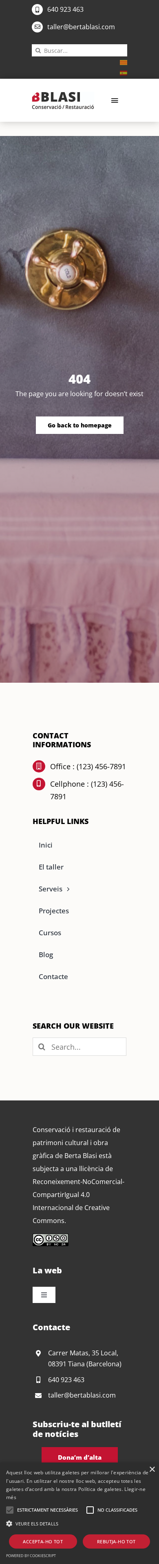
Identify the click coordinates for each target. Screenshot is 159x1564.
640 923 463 (65, 9)
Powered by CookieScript (31, 1555)
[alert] (79, 1513)
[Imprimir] (63, 95)
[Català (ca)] (123, 61)
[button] (10, 1510)
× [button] (152, 1470)
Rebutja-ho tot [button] (116, 1541)
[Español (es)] (123, 72)
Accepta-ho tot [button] (43, 1541)
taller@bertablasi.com (81, 26)
